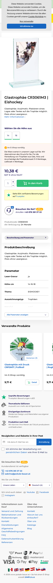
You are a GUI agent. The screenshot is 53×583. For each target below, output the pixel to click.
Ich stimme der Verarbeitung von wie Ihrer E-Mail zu (26, 451)
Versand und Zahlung (12, 511)
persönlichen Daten (16, 452)
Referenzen (7, 542)
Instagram (10, 495)
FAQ (3, 535)
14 (8, 135)
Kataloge (31, 525)
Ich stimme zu (26, 26)
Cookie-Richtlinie (35, 16)
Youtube (31, 492)
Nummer (8, 183)
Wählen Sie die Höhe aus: (18, 128)
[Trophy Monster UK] (16, 569)
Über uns (31, 521)
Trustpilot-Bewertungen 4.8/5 (21, 398)
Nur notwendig (26, 21)
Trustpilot (20, 196)
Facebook (44, 492)
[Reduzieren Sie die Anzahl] (13, 185)
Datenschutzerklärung (12, 539)
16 (16, 135)
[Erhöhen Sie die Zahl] (13, 181)
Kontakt (5, 521)
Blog (29, 528)
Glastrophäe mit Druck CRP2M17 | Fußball (17, 366)
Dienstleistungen (10, 525)
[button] (26, 315)
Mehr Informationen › (14, 117)
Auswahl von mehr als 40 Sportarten (24, 406)
